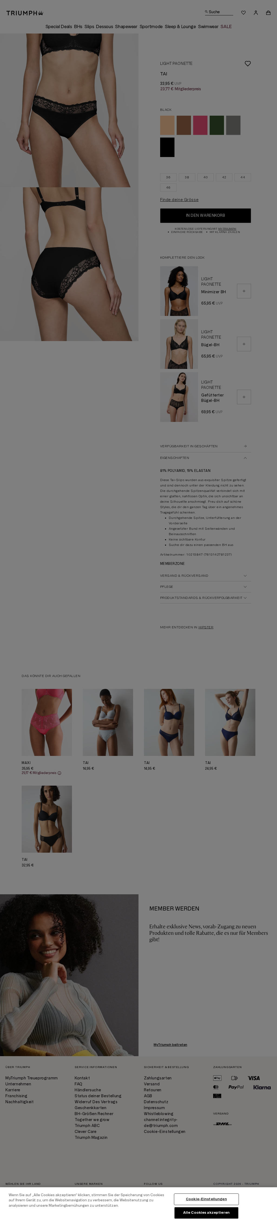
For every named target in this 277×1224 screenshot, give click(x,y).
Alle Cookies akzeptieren (206, 1213)
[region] (138, 1205)
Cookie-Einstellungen (206, 1199)
